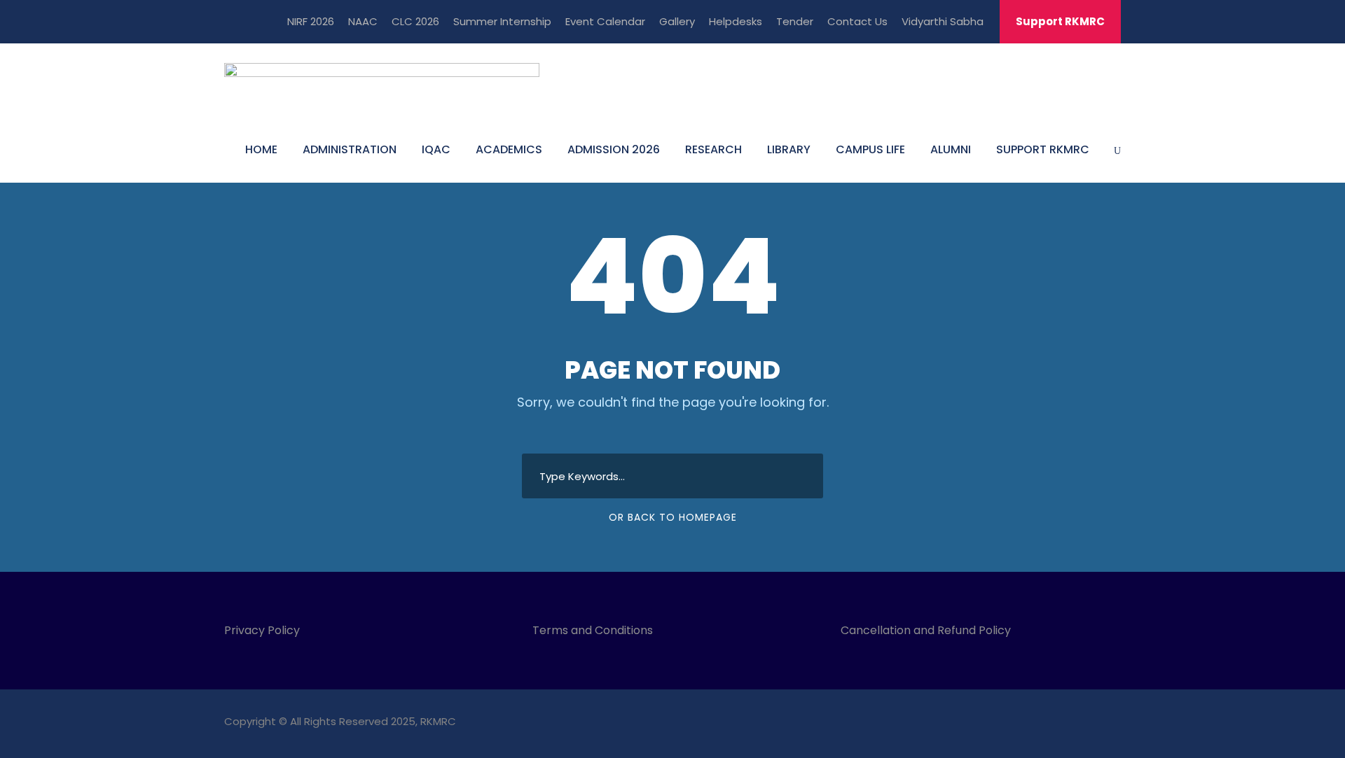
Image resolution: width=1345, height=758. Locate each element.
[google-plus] (1066, 723)
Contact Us (857, 21)
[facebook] (1042, 723)
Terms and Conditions (595, 630)
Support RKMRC (1060, 21)
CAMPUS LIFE (870, 149)
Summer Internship (502, 21)
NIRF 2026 (310, 21)
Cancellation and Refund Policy (926, 630)
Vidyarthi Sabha (943, 21)
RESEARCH (713, 149)
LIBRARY (789, 149)
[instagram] (1115, 723)
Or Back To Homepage (673, 517)
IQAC (436, 149)
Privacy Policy (262, 630)
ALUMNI (950, 149)
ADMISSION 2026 (613, 149)
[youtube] (1091, 723)
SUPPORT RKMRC (1042, 149)
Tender (794, 21)
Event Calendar (605, 21)
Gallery (677, 21)
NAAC (363, 21)
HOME (261, 149)
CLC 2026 (415, 21)
